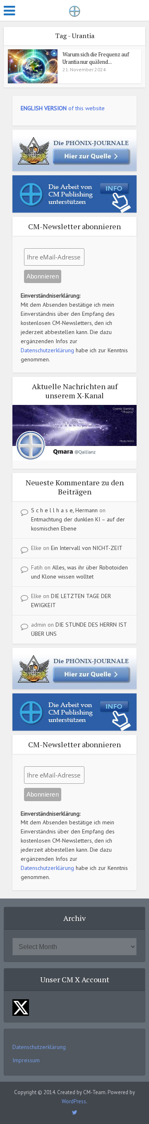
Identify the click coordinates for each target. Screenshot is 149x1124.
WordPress (74, 1101)
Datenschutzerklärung (47, 350)
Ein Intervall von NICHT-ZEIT (87, 548)
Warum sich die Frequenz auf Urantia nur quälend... (95, 58)
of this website (63, 108)
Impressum (26, 1060)
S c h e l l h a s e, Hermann (64, 510)
